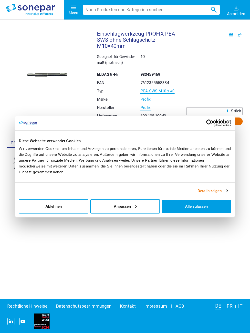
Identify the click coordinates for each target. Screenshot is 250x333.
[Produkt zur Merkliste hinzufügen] (240, 35)
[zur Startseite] (35, 10)
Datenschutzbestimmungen (84, 306)
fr (230, 306)
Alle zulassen (196, 206)
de (218, 306)
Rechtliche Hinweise (27, 306)
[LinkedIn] (10, 321)
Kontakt (128, 306)
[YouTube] (22, 321)
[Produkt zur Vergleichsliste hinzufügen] (231, 35)
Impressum (155, 306)
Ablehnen (53, 206)
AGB (180, 306)
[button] (47, 74)
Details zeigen (210, 191)
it (240, 306)
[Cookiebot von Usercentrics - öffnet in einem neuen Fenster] (209, 123)
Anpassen (122, 206)
